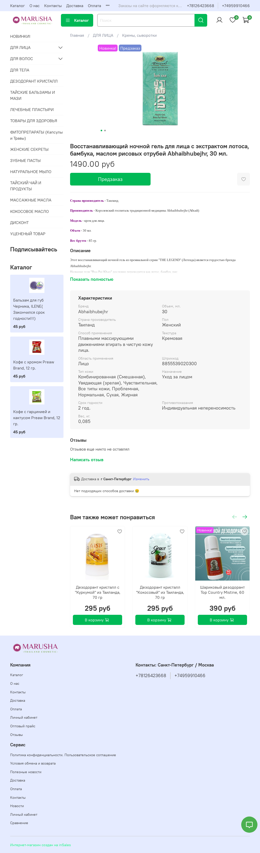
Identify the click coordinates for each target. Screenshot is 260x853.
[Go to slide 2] (105, 130)
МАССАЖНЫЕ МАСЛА (30, 199)
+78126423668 (200, 5)
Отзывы (16, 734)
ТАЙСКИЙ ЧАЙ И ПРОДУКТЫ (25, 185)
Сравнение (19, 823)
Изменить (141, 479)
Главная (77, 35)
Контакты (53, 5)
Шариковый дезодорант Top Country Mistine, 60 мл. (222, 592)
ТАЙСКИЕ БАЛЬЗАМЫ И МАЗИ (32, 95)
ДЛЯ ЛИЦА (103, 35)
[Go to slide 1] (101, 130)
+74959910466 (236, 5)
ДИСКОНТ (19, 222)
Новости (17, 806)
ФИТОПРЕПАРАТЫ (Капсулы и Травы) (36, 135)
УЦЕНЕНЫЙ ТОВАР (27, 233)
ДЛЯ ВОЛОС (21, 58)
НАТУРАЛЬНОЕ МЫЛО (30, 171)
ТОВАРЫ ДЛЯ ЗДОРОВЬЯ (33, 120)
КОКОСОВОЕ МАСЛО (29, 211)
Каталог (17, 5)
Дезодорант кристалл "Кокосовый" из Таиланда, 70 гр (160, 592)
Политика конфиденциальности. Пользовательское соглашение (63, 755)
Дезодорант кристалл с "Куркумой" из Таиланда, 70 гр (97, 592)
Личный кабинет (23, 717)
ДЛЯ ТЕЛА (19, 69)
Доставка (74, 5)
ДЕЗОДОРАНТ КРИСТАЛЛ (34, 81)
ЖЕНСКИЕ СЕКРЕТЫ (29, 149)
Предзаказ (110, 179)
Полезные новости (25, 772)
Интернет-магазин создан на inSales (40, 845)
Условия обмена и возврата (33, 763)
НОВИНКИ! (20, 36)
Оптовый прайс (22, 726)
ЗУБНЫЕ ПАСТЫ (25, 160)
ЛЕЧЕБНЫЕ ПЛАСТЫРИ (32, 109)
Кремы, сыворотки (139, 35)
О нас (34, 5)
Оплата (94, 5)
